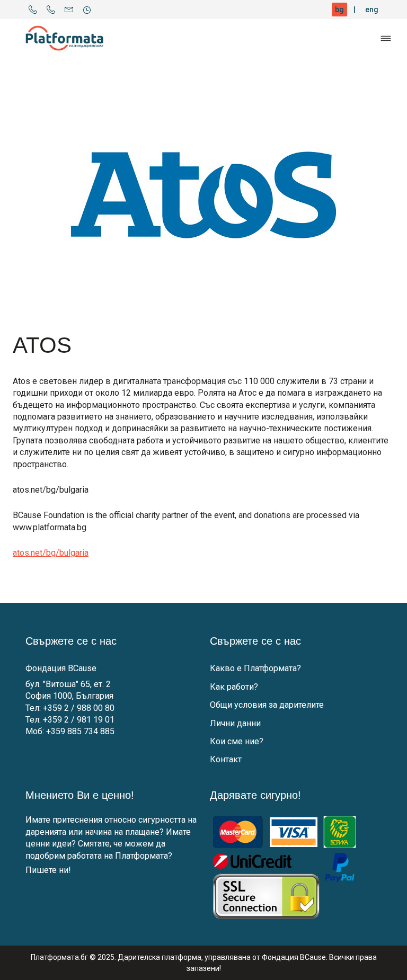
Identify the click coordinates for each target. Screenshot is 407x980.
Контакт (226, 759)
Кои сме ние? (236, 741)
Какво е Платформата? (255, 668)
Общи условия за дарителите (267, 705)
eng (371, 9)
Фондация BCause (60, 668)
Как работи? (234, 687)
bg (339, 9)
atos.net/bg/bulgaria (51, 553)
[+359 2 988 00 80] (32, 9)
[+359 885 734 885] (50, 9)
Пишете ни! (48, 870)
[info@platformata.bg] (68, 9)
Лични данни (235, 723)
